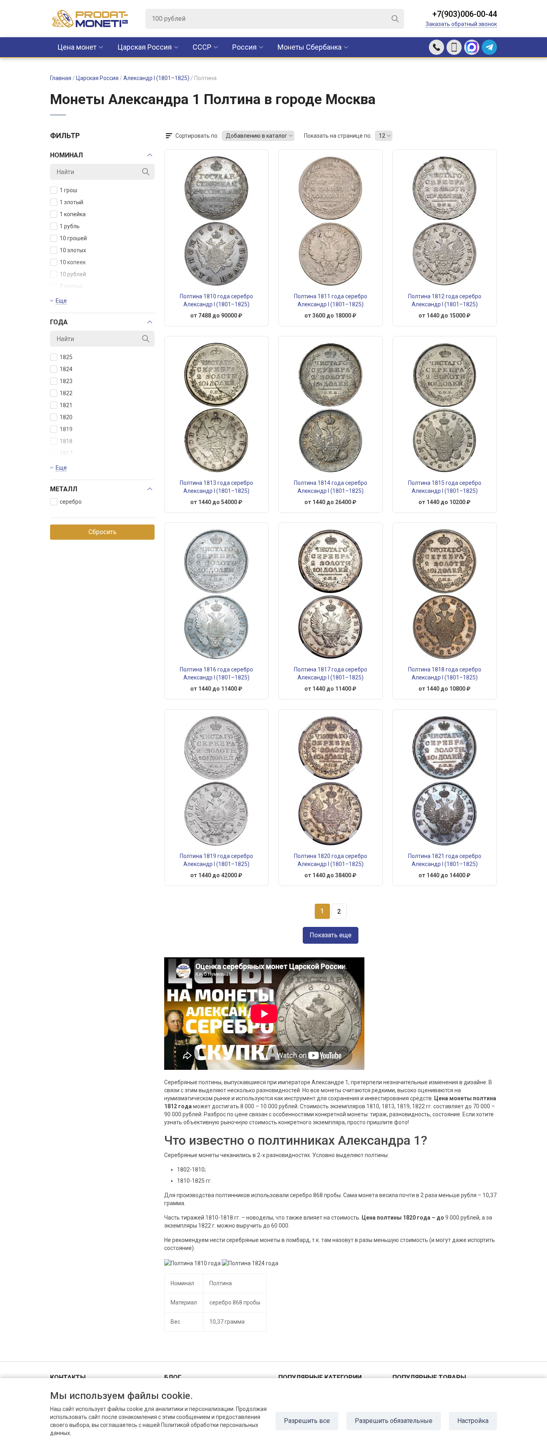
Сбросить (102, 532)
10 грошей (73, 238)
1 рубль (70, 226)
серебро (71, 501)
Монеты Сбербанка (310, 47)
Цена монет (77, 47)
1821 (66, 405)
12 (382, 136)
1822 (66, 393)
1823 (66, 381)
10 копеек (73, 262)
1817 (66, 453)
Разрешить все (307, 1421)
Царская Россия (144, 47)
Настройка (473, 1421)
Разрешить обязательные (393, 1421)
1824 (66, 369)
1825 (66, 357)
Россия (244, 47)
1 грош (68, 190)
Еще (61, 300)
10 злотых (73, 250)
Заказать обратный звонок (461, 24)
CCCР (202, 47)
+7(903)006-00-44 (464, 14)
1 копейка (73, 214)
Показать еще (331, 935)
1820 (66, 417)
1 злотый (71, 202)
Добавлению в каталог (256, 136)
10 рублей (73, 274)
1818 (66, 441)
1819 (66, 429)
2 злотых (71, 286)
